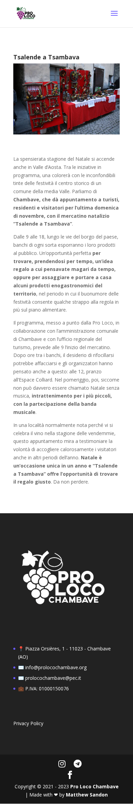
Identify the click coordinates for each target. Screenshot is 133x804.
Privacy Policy (28, 723)
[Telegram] (78, 764)
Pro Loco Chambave (94, 786)
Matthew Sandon (87, 794)
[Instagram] (61, 764)
